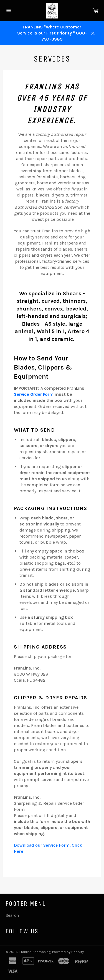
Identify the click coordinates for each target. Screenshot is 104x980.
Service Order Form (34, 394)
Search (12, 915)
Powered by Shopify (68, 952)
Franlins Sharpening (35, 952)
